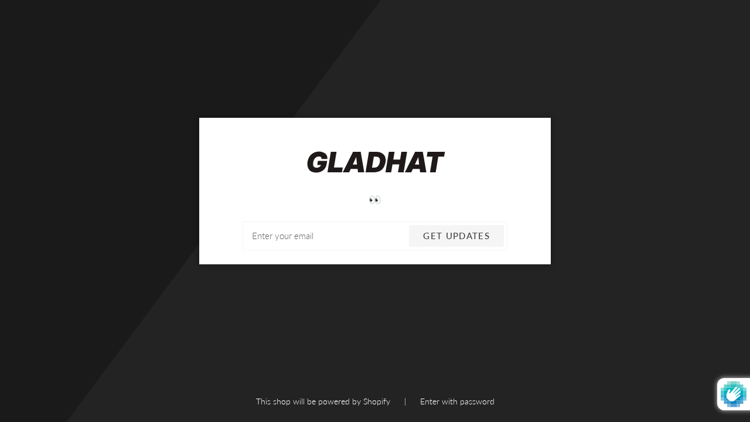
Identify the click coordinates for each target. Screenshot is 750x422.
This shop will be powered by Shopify (324, 401)
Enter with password (457, 401)
